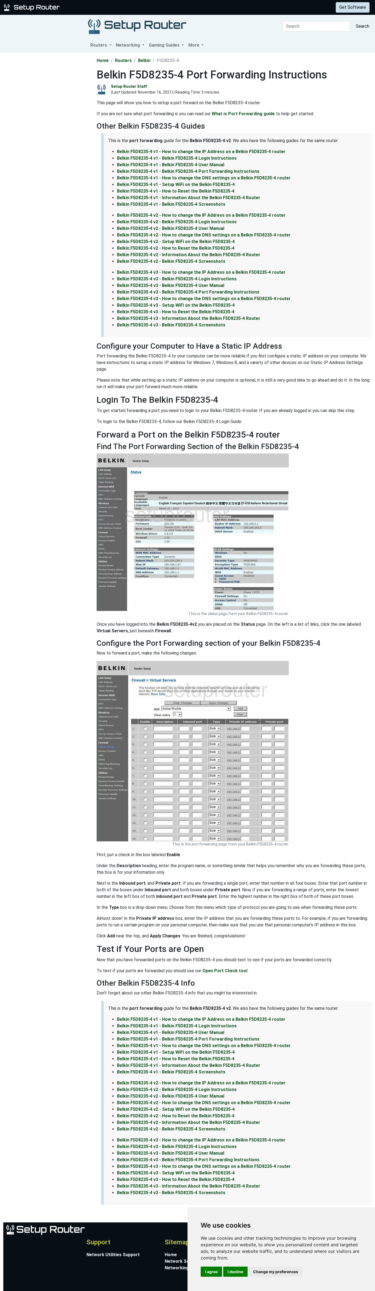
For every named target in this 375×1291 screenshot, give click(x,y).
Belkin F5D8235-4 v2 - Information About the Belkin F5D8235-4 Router (188, 254)
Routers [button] (99, 45)
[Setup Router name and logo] (32, 7)
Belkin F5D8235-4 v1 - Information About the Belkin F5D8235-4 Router (188, 197)
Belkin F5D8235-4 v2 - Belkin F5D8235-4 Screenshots (171, 261)
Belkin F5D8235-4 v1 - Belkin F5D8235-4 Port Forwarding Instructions (188, 171)
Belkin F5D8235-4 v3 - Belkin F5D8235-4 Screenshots (171, 325)
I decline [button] (235, 1271)
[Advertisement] (48, 135)
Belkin (144, 60)
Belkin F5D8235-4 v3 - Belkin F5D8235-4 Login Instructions (177, 278)
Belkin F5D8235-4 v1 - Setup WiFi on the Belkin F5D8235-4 (176, 184)
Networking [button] (128, 45)
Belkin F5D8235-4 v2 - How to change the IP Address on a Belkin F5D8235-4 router (201, 215)
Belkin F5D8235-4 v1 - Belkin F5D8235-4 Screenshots (171, 204)
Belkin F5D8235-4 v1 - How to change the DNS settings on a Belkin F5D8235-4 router (204, 178)
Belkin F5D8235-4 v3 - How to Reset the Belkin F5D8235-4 (175, 311)
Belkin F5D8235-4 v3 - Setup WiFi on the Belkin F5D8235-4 (176, 305)
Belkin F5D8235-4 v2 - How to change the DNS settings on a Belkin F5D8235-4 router (204, 235)
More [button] (194, 45)
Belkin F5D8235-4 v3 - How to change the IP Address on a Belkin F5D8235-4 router (201, 272)
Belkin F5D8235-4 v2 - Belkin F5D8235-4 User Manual (170, 228)
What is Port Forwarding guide (243, 113)
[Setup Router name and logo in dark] (137, 26)
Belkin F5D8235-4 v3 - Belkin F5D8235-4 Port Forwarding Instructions (188, 292)
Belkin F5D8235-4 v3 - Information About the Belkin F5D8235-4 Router (188, 318)
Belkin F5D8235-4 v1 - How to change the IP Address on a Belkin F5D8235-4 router (201, 151)
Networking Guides (184, 1267)
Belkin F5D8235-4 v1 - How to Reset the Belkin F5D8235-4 (175, 191)
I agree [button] (211, 1271)
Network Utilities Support (113, 1254)
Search (362, 26)
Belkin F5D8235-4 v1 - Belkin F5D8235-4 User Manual (170, 164)
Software (137, 7)
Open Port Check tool (224, 970)
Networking (111, 7)
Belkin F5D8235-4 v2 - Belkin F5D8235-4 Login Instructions (177, 221)
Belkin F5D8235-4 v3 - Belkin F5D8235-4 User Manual (170, 285)
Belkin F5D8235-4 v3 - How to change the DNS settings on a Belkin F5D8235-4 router (204, 298)
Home (103, 60)
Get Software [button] (352, 7)
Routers (85, 7)
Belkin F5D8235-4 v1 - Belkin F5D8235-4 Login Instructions (177, 158)
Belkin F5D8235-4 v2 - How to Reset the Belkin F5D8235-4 (175, 248)
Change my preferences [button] (275, 1271)
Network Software (184, 1261)
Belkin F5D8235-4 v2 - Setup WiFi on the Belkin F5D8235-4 (176, 241)
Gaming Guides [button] (165, 45)
